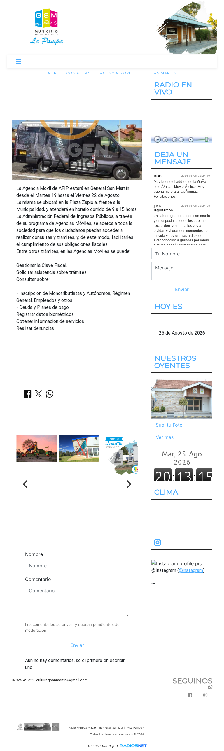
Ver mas (165, 437)
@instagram (191, 570)
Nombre (34, 554)
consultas (78, 73)
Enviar (77, 645)
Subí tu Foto (169, 425)
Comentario (38, 579)
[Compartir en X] (38, 395)
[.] (181, 398)
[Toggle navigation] (18, 61)
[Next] (128, 484)
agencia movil (116, 73)
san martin (163, 73)
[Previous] (25, 484)
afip (52, 73)
